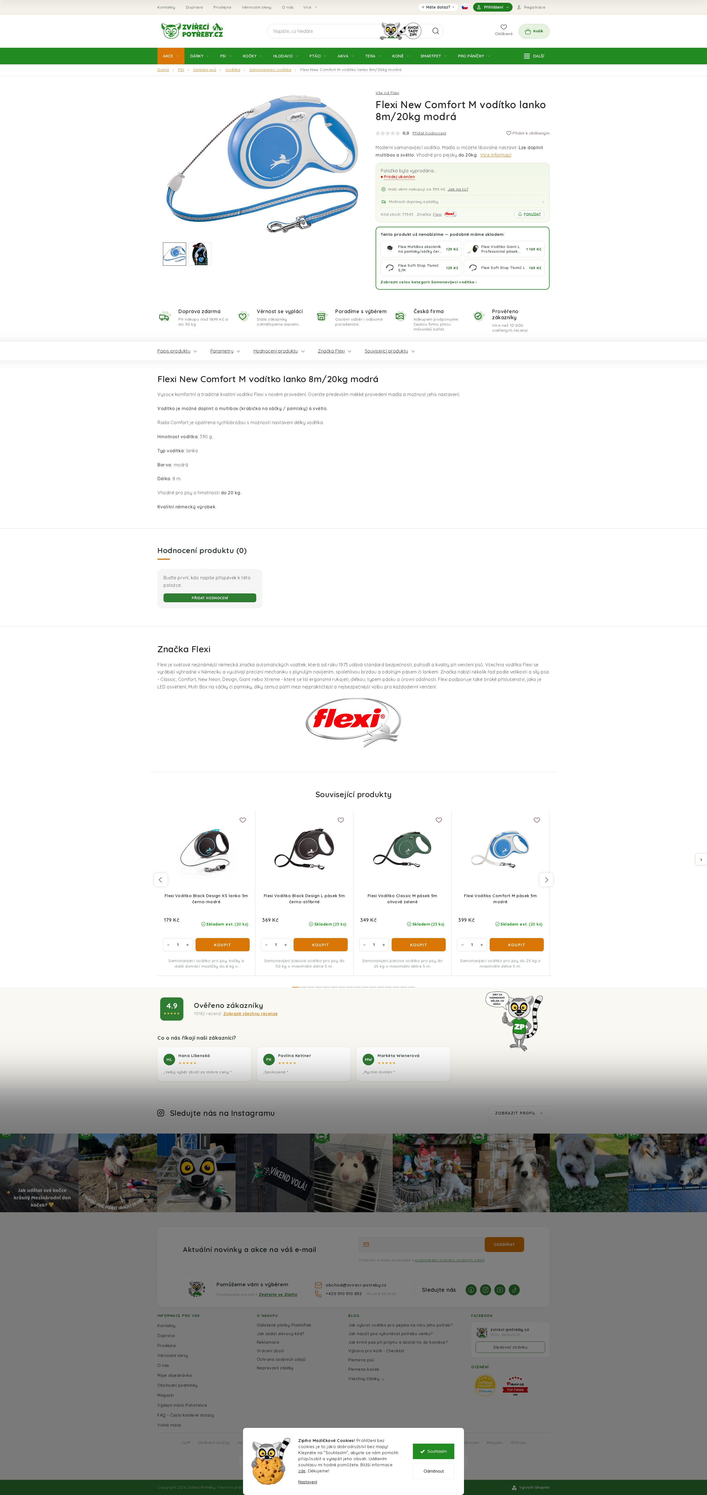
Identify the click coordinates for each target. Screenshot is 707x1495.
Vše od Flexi (387, 92)
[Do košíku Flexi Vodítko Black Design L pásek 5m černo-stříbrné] (321, 944)
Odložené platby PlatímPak (284, 1325)
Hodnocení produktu (276, 351)
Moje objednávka (174, 1375)
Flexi (437, 214)
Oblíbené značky (214, 1442)
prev (160, 879)
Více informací (495, 155)
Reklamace (268, 1342)
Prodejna (222, 7)
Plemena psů (361, 1359)
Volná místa (169, 1425)
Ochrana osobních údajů (281, 1359)
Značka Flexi (331, 351)
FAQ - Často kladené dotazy (185, 1415)
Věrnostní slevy (256, 7)
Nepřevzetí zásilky (275, 1367)
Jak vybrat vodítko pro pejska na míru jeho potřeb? (400, 1325)
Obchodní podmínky (177, 1385)
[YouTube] (499, 1289)
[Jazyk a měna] (464, 7)
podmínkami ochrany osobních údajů (450, 1260)
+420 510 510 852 (344, 1293)
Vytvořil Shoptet (534, 1487)
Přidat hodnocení (429, 133)
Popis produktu (173, 351)
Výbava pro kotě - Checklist (376, 1350)
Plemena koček (363, 1369)
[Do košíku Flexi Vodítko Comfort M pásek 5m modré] (517, 944)
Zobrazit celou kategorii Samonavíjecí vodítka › (429, 281)
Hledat (436, 31)
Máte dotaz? (438, 8)
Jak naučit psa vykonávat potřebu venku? (390, 1333)
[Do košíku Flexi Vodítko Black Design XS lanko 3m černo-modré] (223, 944)
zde (302, 1470)
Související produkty (386, 351)
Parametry (222, 351)
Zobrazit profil (515, 1113)
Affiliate (518, 1442)
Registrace (534, 7)
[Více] (534, 56)
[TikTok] (514, 1289)
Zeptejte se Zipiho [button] (278, 1294)
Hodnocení (469, 1442)
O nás (288, 7)
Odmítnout (434, 1471)
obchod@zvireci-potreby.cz (356, 1285)
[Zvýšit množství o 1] (187, 944)
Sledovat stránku (510, 1347)
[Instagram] (485, 1289)
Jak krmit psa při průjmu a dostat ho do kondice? (398, 1342)
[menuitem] (170, 56)
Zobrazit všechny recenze (250, 1013)
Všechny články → (366, 1378)
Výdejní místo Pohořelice (182, 1405)
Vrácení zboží (270, 1350)
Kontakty (166, 7)
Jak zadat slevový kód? (281, 1333)
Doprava (194, 7)
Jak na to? (458, 189)
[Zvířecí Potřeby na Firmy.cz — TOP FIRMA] (515, 1386)
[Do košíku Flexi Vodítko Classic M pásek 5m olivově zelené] (419, 944)
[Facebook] (471, 1289)
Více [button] (307, 7)
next (546, 879)
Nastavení (307, 1482)
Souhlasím (437, 1451)
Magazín (165, 1395)
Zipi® (185, 1442)
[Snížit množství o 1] (168, 944)
